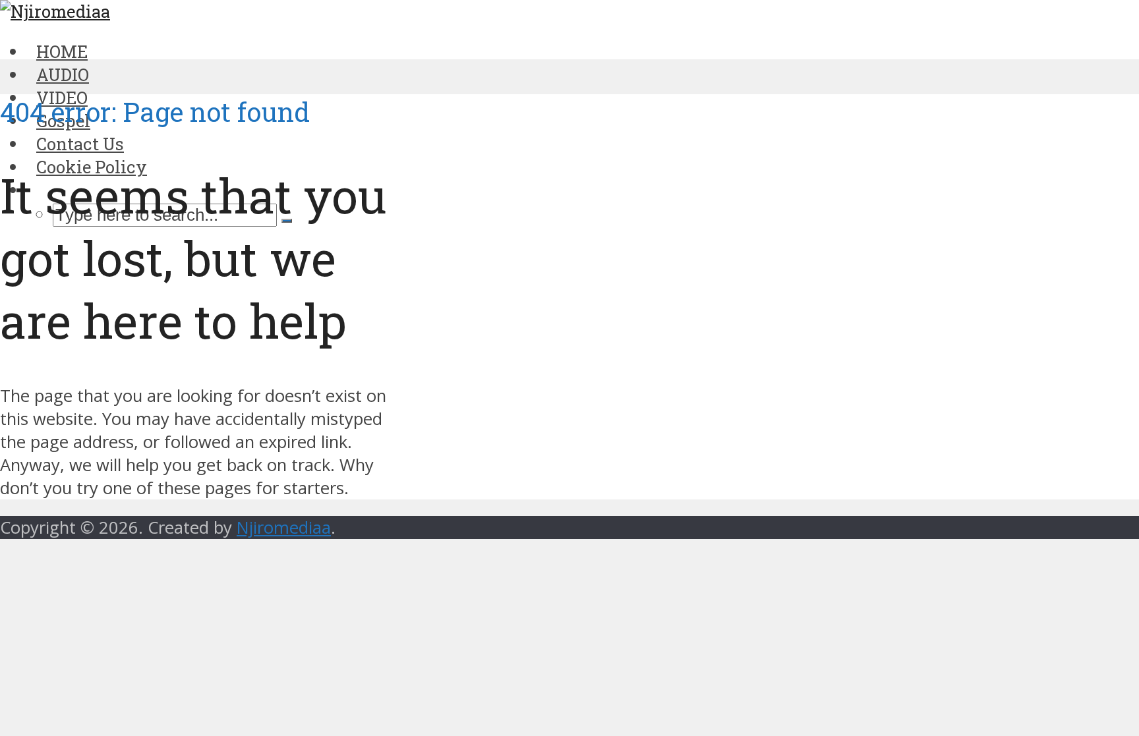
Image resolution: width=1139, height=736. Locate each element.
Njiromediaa (284, 527)
